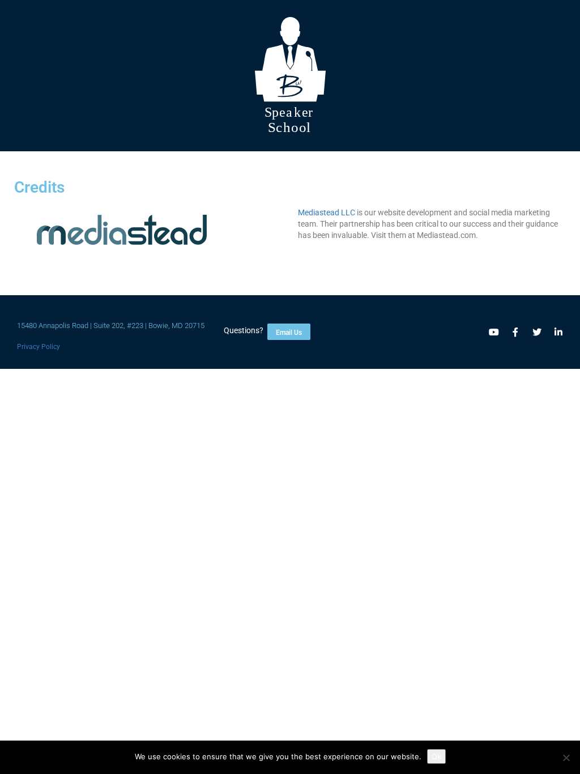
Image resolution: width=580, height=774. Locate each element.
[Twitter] (536, 332)
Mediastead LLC (326, 212)
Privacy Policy (38, 347)
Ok (436, 756)
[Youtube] (493, 332)
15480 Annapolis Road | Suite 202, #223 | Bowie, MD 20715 (110, 325)
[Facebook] (515, 332)
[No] (566, 757)
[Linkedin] (558, 332)
